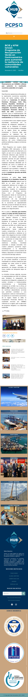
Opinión (14, 581)
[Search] (23, 593)
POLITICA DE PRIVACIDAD (14, 597)
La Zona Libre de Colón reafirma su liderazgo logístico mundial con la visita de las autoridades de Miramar (17, 351)
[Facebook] (12, 604)
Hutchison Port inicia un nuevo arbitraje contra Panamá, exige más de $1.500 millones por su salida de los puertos (17, 376)
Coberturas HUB (14, 578)
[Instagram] (16, 604)
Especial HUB (14, 584)
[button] (14, 36)
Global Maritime (14, 576)
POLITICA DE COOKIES (14, 600)
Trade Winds (14, 573)
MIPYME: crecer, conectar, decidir (18, 358)
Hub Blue (20, 70)
